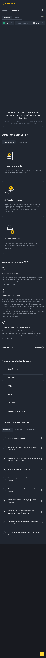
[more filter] (42, 17)
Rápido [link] (4, 10)
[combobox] (8, 23)
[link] (23, 369)
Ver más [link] (38, 347)
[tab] (4, 10)
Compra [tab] (7, 17)
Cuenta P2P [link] (14, 10)
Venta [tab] (17, 17)
